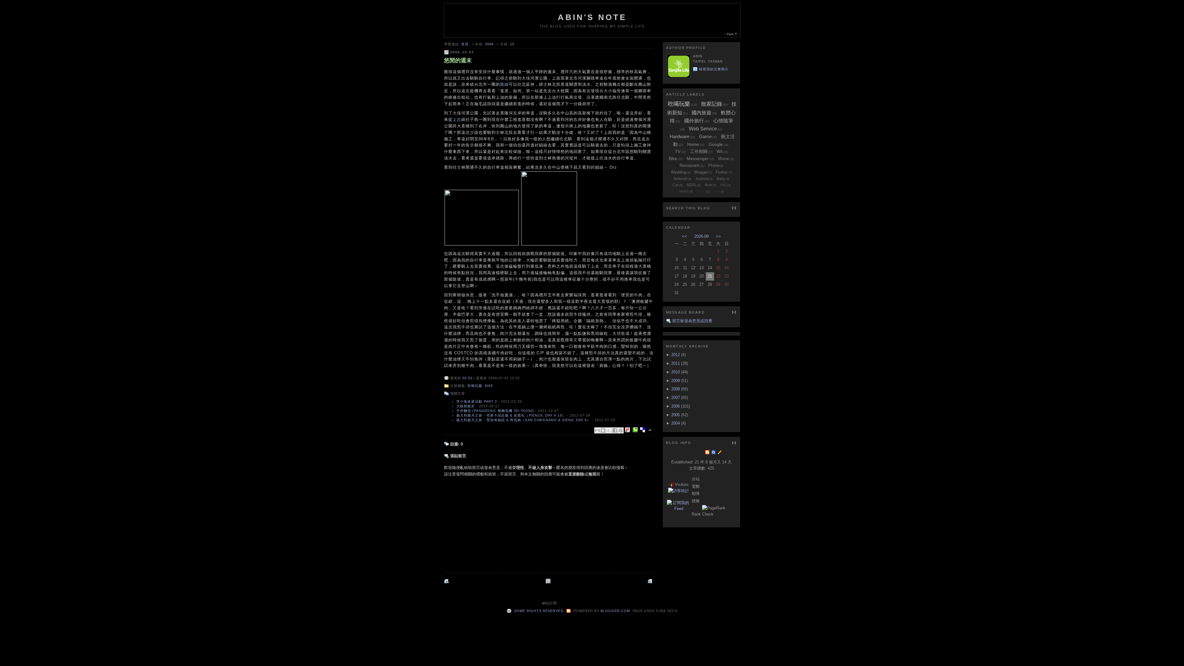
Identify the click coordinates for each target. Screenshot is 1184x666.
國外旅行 (694, 120)
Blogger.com (615, 611)
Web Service (703, 128)
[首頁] (549, 581)
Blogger (701, 172)
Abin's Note (592, 17)
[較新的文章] (447, 581)
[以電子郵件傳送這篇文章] (597, 430)
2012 (675, 354)
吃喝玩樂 (474, 386)
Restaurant (689, 165)
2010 (675, 372)
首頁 (465, 44)
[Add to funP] (628, 430)
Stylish (684, 191)
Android (702, 179)
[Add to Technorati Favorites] (636, 430)
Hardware (679, 136)
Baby (721, 179)
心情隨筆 (723, 120)
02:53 (467, 378)
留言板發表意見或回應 (692, 321)
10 (512, 44)
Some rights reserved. (539, 611)
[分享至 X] (609, 430)
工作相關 (698, 151)
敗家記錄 (711, 104)
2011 (675, 363)
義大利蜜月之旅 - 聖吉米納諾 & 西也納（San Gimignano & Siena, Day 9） (523, 420)
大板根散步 (465, 406)
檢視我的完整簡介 (714, 69)
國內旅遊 (701, 112)
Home (693, 144)
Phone (714, 165)
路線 (504, 84)
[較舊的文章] (651, 581)
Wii (719, 151)
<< (684, 236)
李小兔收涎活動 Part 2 (476, 401)
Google (716, 144)
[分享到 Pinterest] (621, 430)
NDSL (692, 185)
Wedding (678, 172)
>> (718, 236)
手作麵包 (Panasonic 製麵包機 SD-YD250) (495, 411)
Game (705, 136)
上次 (457, 119)
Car (675, 185)
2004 (675, 423)
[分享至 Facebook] (615, 430)
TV (677, 151)
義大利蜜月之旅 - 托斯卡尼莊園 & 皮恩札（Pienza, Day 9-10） (511, 415)
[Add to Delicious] (644, 430)
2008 (675, 389)
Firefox (722, 172)
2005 (675, 415)
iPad (716, 191)
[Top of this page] (651, 430)
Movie (723, 158)
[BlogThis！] (603, 430)
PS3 (723, 185)
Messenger (698, 158)
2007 (675, 397)
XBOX (701, 191)
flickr (709, 185)
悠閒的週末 (458, 60)
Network (681, 179)
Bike (489, 386)
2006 (489, 44)
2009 (675, 380)
